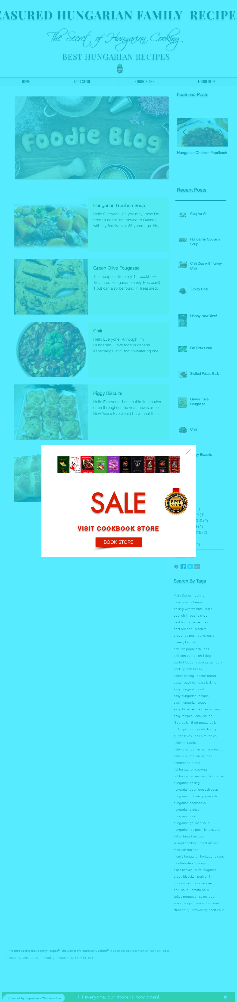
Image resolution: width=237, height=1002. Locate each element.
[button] (188, 452)
